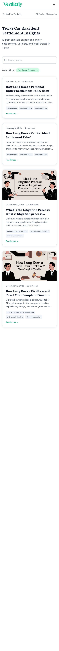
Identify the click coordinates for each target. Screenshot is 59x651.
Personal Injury (26, 108)
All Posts (40, 14)
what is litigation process (17, 231)
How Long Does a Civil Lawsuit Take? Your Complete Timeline (28, 293)
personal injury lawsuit (40, 231)
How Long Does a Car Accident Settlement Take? (28, 135)
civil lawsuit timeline (15, 317)
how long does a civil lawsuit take (20, 312)
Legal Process (41, 108)
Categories (51, 14)
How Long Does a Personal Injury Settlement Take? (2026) (28, 89)
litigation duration (33, 317)
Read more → (12, 113)
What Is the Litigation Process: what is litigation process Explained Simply (28, 214)
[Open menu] (54, 4)
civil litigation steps (15, 236)
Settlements (12, 108)
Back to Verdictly (13, 14)
